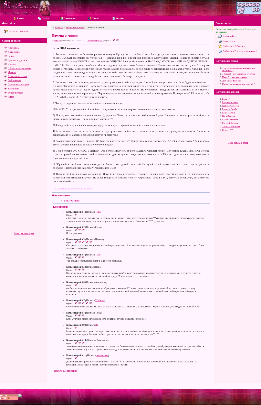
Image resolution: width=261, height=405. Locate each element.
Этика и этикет (15, 92)
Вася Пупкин (228, 116)
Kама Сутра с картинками (235, 77)
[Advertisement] (24, 171)
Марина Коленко (230, 102)
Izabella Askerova (230, 106)
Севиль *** (227, 130)
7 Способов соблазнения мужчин (238, 74)
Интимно (12, 64)
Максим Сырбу (229, 109)
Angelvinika (102, 355)
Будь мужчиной (72, 200)
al (96, 325)
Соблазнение (14, 80)
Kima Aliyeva (228, 112)
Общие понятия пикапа (19, 68)
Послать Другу (230, 36)
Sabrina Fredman (230, 119)
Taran (98, 254)
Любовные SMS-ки (231, 80)
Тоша (98, 211)
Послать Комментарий (65, 370)
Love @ (57, 41)
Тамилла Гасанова (231, 126)
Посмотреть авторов (19, 31)
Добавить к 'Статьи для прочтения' (240, 51)
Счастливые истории (18, 84)
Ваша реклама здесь (24, 233)
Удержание (13, 88)
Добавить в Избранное (234, 46)
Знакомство (14, 52)
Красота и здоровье (18, 60)
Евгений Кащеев (230, 123)
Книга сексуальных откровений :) (238, 84)
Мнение (12, 72)
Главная (59, 27)
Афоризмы (13, 47)
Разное (11, 56)
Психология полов (17, 76)
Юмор (11, 96)
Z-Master (99, 300)
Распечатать (229, 41)
